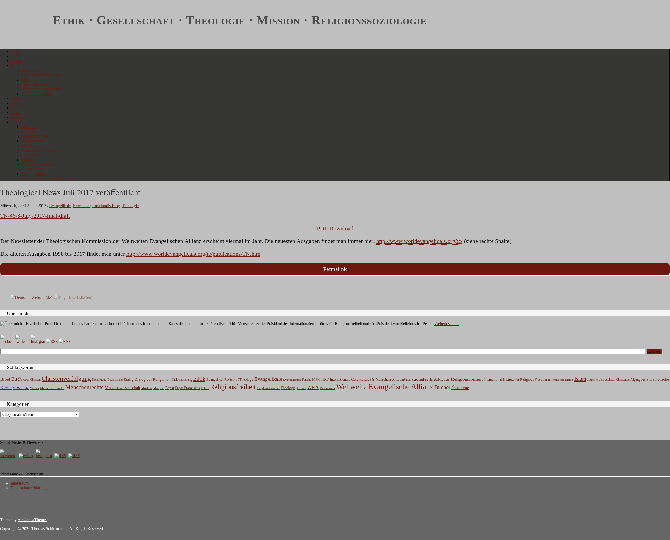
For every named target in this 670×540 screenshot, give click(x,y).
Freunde (28, 131)
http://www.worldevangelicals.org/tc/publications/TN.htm (193, 254)
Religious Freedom (268, 388)
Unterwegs (30, 155)
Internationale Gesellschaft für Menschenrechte (364, 380)
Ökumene (460, 387)
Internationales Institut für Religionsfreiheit (441, 379)
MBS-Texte (21, 388)
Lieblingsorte (32, 141)
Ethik (199, 379)
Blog (15, 56)
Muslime (146, 388)
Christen (35, 380)
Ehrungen (29, 79)
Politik (205, 388)
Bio (14, 65)
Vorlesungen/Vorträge (39, 150)
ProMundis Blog (106, 205)
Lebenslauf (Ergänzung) (41, 75)
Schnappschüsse (34, 174)
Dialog (128, 380)
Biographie (30, 70)
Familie (306, 380)
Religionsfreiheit (233, 387)
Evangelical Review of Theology (229, 380)
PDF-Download (335, 228)
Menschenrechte (84, 387)
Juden (644, 379)
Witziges (28, 159)
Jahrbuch (592, 379)
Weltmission (327, 388)
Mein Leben (31, 145)
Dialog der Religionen (153, 379)
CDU (26, 379)
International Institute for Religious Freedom (515, 380)
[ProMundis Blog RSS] (65, 341)
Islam (580, 379)
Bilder (16, 122)
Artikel (16, 103)
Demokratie (99, 380)
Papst (169, 388)
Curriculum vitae (35, 84)
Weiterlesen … (446, 323)
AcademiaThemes (32, 520)
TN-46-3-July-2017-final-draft (35, 215)
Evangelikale (60, 205)
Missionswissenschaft (122, 387)
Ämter (16, 98)
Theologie (130, 205)
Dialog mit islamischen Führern (47, 178)
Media (16, 112)
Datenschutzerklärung (28, 488)
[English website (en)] (73, 297)
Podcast (17, 117)
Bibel (5, 379)
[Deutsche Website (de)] (31, 297)
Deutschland (115, 380)
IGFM (316, 380)
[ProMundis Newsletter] (52, 341)
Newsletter (81, 205)
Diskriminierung (182, 380)
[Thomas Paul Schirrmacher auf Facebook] (7, 341)
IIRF (325, 379)
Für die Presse (32, 169)
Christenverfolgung (66, 378)
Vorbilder (29, 126)
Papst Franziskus (187, 388)
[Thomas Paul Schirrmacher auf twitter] (22, 341)
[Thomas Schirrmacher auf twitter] (27, 455)
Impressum (19, 483)
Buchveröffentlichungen (41, 89)
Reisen (16, 61)
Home (16, 51)
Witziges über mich (37, 164)
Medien (34, 388)
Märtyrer (158, 388)
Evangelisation (292, 379)
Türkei (301, 388)
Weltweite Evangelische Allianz (384, 386)
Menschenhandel (52, 388)
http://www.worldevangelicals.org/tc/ (419, 241)
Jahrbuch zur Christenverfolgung (619, 380)
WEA (313, 387)
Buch (16, 379)
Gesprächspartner (35, 136)
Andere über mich (36, 94)
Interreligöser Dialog (560, 379)
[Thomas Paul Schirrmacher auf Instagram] (38, 341)
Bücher (17, 108)
